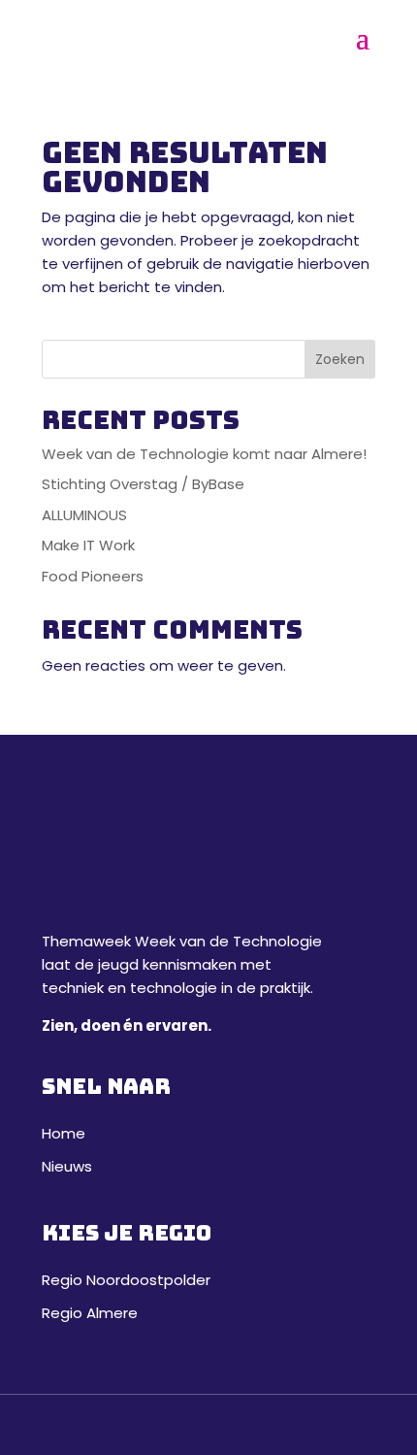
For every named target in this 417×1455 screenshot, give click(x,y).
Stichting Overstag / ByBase (143, 484)
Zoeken (340, 359)
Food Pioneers (93, 576)
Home (63, 1133)
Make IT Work (88, 545)
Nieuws (67, 1166)
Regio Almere (90, 1313)
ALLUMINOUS (84, 515)
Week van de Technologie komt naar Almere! (204, 454)
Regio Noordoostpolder (126, 1280)
